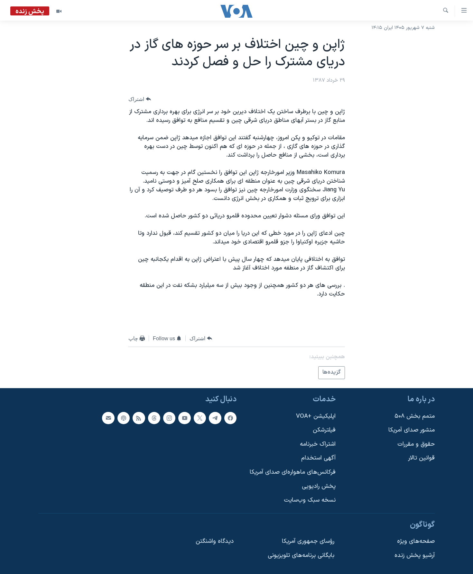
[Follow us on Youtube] (184, 418)
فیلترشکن (324, 430)
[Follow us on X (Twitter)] (200, 418)
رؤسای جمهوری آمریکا (308, 541)
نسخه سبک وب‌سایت (310, 500)
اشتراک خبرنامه (318, 444)
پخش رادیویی (319, 486)
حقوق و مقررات (416, 444)
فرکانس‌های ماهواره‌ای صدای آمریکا (293, 472)
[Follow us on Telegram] (215, 418)
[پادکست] (123, 418)
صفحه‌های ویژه (416, 541)
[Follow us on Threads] (154, 418)
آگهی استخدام (318, 458)
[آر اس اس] (139, 418)
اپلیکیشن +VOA (316, 416)
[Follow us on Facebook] (230, 418)
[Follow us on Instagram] (169, 418)
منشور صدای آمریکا (411, 430)
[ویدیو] (59, 11)
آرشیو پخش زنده (414, 555)
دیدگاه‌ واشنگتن (215, 541)
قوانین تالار (421, 458)
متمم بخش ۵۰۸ (414, 416)
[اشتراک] (108, 418)
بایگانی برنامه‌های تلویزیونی (301, 555)
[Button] (139, 99)
